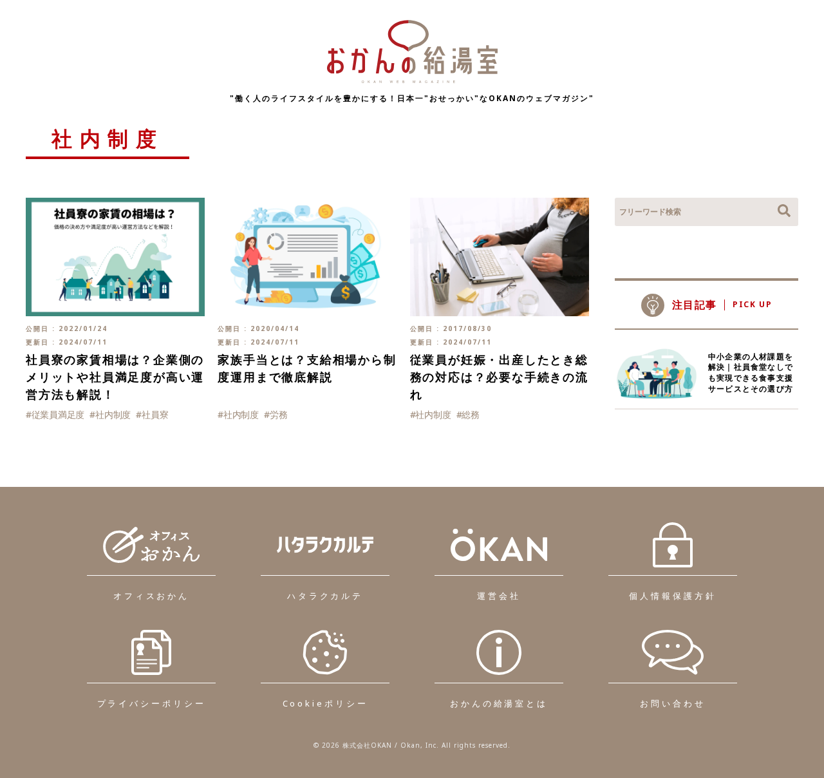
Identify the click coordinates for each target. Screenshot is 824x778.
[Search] (784, 212)
